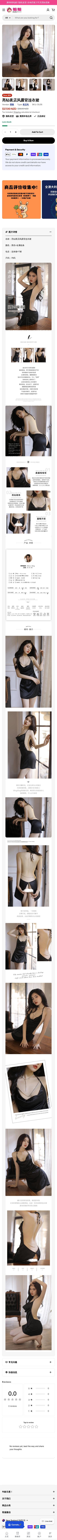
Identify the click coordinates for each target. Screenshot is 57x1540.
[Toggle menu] (3, 9)
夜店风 (26, 104)
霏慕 (12, 104)
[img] (12, 1400)
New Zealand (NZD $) (15, 1520)
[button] (39, 1388)
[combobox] (28, 18)
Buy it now (29, 140)
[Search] (51, 17)
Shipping (17, 112)
